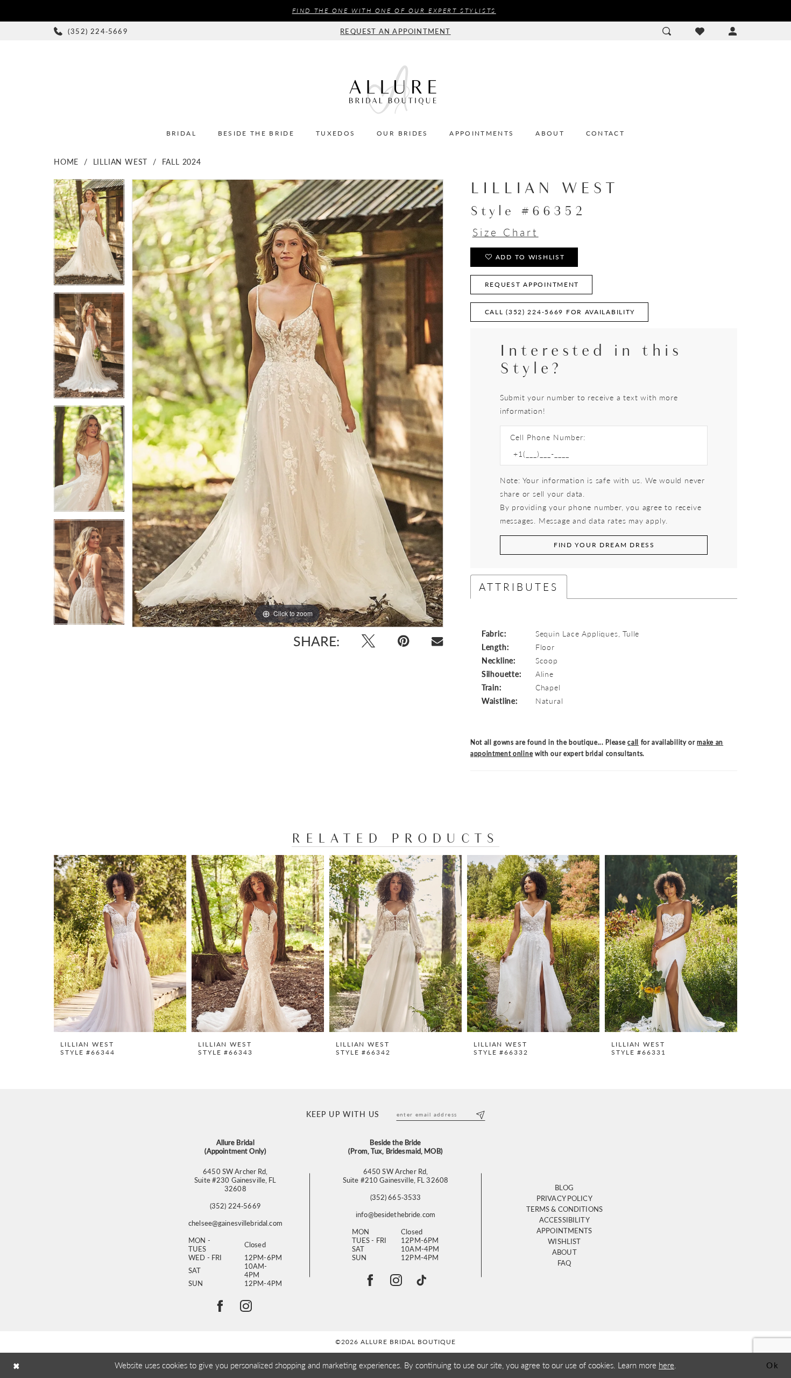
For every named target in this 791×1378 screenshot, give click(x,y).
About (564, 1252)
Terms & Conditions (564, 1209)
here (666, 1364)
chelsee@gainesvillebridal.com (235, 1223)
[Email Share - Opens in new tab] (437, 641)
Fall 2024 (181, 161)
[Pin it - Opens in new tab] (403, 641)
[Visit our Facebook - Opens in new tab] (370, 1280)
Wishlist (564, 1241)
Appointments (564, 1230)
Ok (772, 1364)
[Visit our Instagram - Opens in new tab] (396, 1280)
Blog (564, 1187)
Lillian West (120, 161)
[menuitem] (91, 31)
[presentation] (120, 944)
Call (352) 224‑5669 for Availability (560, 311)
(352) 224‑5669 (235, 1206)
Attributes (519, 587)
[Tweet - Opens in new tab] (368, 641)
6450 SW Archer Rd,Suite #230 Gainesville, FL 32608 (235, 1180)
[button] (732, 31)
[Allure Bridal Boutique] (395, 89)
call (633, 742)
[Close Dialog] (16, 1365)
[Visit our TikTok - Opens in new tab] (421, 1280)
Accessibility (564, 1219)
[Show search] (666, 31)
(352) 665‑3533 (395, 1197)
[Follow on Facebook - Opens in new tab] (220, 1305)
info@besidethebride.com (395, 1214)
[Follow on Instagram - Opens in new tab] (245, 1305)
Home (66, 161)
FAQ (564, 1262)
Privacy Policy (564, 1198)
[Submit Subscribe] (480, 1114)
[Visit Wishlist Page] (699, 31)
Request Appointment (532, 284)
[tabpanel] (89, 236)
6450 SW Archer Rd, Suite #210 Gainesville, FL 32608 (395, 1175)
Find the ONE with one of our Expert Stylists (394, 10)
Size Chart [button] (505, 232)
